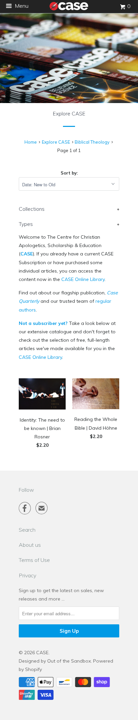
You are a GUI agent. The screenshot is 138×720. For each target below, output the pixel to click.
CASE (26, 254)
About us (30, 544)
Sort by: (69, 173)
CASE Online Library (83, 279)
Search (27, 529)
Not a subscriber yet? (43, 323)
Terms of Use (34, 560)
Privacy (27, 575)
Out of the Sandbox (69, 661)
